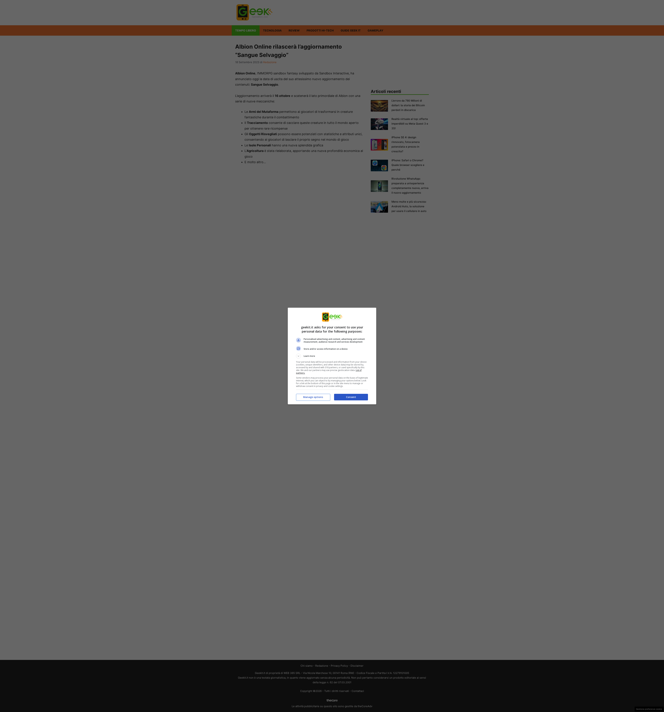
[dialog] (332, 356)
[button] (332, 356)
